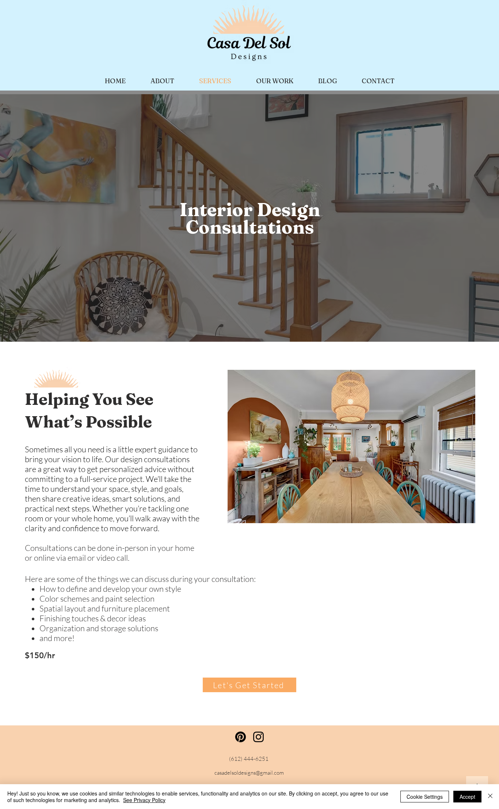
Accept (467, 796)
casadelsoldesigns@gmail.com (249, 772)
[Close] (490, 796)
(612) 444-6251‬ (248, 758)
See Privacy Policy (144, 800)
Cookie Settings (425, 796)
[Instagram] (258, 737)
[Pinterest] (240, 737)
